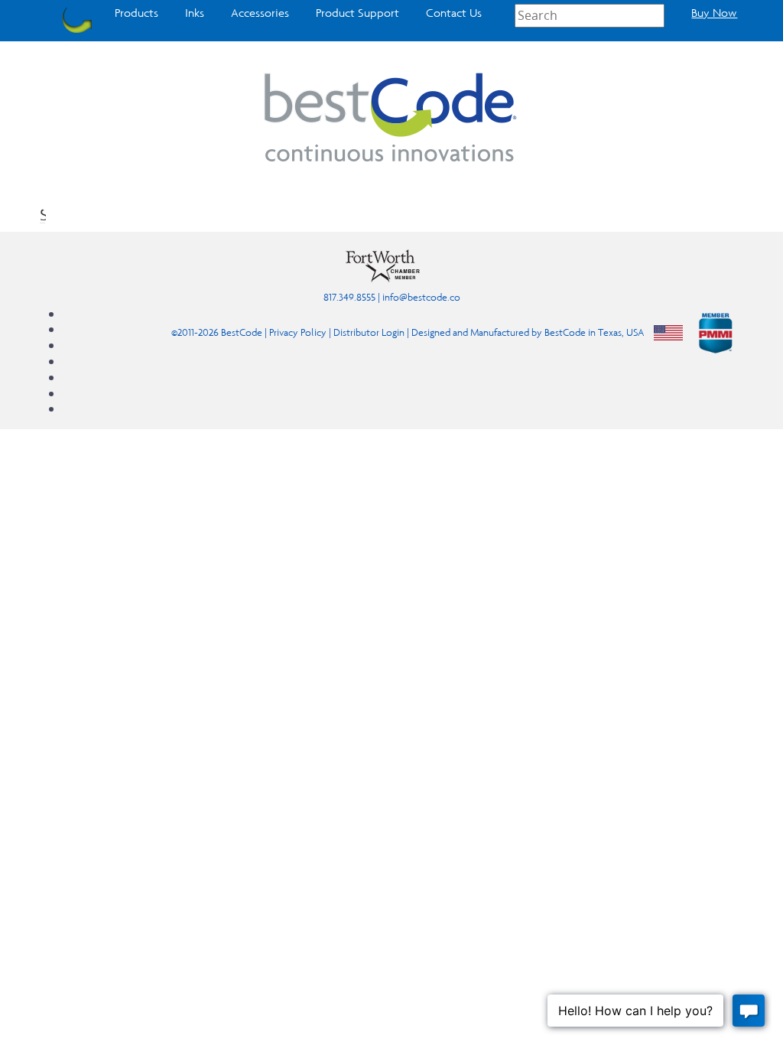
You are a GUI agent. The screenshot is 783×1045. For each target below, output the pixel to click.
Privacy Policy (298, 331)
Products (136, 13)
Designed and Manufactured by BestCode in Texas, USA (527, 331)
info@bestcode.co (421, 297)
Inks (194, 13)
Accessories (260, 13)
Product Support (357, 13)
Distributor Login (368, 331)
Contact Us (454, 13)
